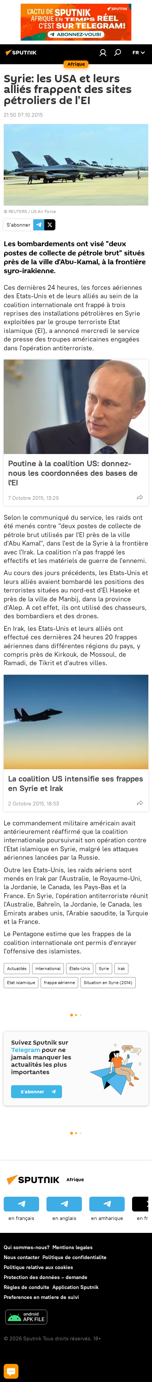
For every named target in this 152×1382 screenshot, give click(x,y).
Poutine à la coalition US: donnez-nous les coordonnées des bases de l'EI (73, 472)
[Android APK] (26, 1318)
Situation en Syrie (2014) (108, 982)
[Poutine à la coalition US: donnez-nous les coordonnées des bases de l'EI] (76, 407)
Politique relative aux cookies (38, 1267)
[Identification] (103, 52)
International (48, 968)
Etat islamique (21, 982)
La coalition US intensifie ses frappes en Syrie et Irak (75, 783)
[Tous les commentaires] (11, 1371)
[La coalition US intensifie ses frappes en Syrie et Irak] (76, 722)
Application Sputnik (75, 1287)
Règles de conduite (26, 1287)
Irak (121, 968)
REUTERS (17, 211)
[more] (139, 497)
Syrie (104, 968)
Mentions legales (72, 1247)
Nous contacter (21, 1257)
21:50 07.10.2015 (23, 114)
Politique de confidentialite (74, 1257)
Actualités (17, 968)
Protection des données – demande (45, 1277)
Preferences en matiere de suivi (41, 1297)
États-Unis (79, 968)
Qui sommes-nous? (26, 1247)
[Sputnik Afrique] (22, 55)
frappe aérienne (59, 982)
